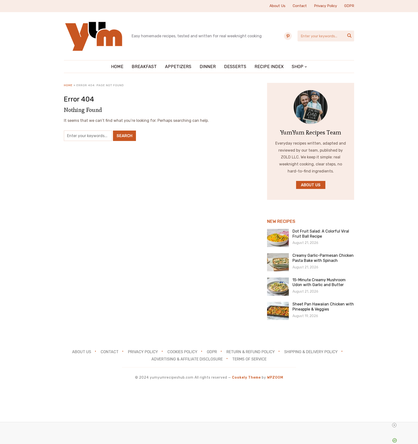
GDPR (349, 6)
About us (311, 185)
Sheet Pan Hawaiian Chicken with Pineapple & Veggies (323, 307)
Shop (297, 66)
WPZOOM (275, 377)
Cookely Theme (246, 377)
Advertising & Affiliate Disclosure (187, 359)
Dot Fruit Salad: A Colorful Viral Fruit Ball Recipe (320, 234)
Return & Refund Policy (250, 352)
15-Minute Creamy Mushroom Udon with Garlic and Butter (319, 282)
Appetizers (178, 66)
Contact (300, 6)
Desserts (235, 66)
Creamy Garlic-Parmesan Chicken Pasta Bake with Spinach (323, 258)
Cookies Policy (182, 352)
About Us (277, 6)
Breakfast (144, 66)
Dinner (208, 66)
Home (117, 66)
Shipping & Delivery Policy (311, 352)
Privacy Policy (325, 6)
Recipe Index (269, 66)
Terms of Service (249, 359)
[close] (394, 425)
